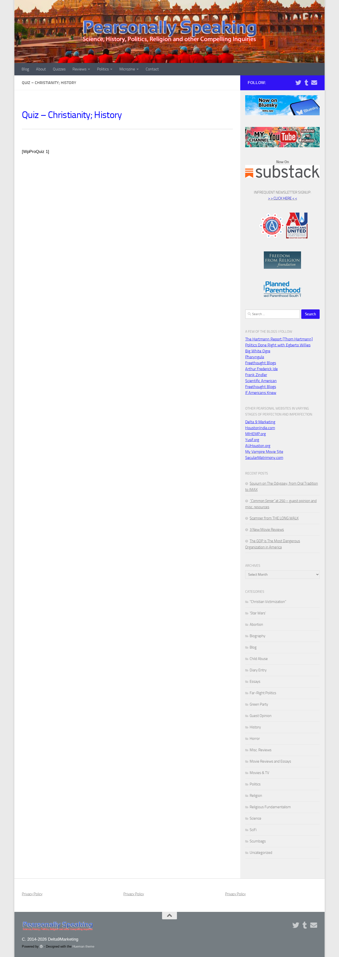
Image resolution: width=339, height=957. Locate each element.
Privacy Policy (32, 894)
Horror (255, 738)
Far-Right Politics (263, 693)
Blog (25, 69)
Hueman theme (83, 946)
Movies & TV (259, 773)
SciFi (253, 830)
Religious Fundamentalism (270, 807)
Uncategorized (261, 852)
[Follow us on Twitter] (298, 83)
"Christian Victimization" (268, 601)
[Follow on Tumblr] (306, 83)
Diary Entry (258, 670)
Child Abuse (259, 659)
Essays (255, 681)
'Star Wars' (258, 613)
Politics (103, 69)
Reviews (79, 69)
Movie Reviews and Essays (270, 761)
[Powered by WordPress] (41, 946)
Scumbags (258, 841)
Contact (152, 69)
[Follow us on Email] (314, 83)
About (41, 69)
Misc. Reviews (260, 750)
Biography (257, 636)
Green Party (259, 704)
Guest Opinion (260, 716)
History (255, 727)
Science (255, 818)
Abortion (256, 624)
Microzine (127, 69)
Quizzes (59, 69)
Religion (256, 795)
